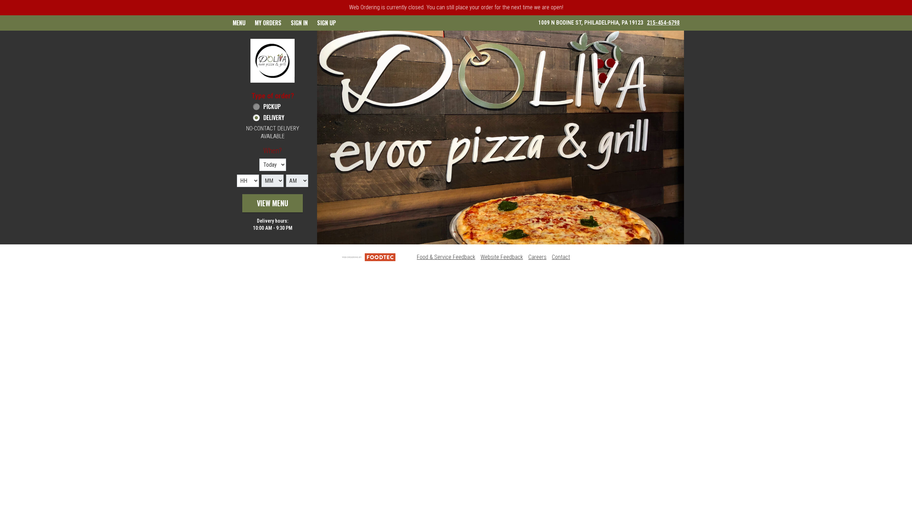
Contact (561, 257)
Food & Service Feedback (446, 257)
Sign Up (326, 23)
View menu (272, 203)
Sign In (299, 23)
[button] (272, 60)
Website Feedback (502, 257)
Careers (537, 257)
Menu (239, 23)
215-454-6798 (663, 22)
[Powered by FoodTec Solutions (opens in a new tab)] (368, 257)
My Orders (268, 23)
